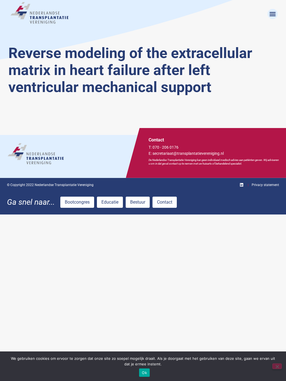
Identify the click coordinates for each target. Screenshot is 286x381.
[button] (273, 14)
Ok (144, 372)
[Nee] (277, 366)
